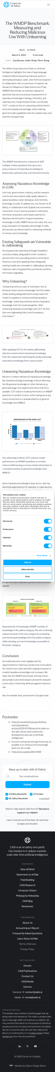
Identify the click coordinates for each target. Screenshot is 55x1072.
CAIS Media (27, 981)
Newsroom (27, 906)
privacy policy (36, 1033)
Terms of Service (27, 943)
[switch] (48, 529)
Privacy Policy (27, 949)
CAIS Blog (27, 901)
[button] (48, 5)
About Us (27, 922)
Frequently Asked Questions (27, 933)
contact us (7, 1036)
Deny (27, 577)
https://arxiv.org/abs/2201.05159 (26, 752)
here (45, 113)
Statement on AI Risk (27, 874)
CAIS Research (27, 885)
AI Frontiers (29, 820)
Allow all (27, 562)
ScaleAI (31, 207)
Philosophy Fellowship (27, 895)
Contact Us (27, 976)
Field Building (27, 879)
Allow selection (27, 569)
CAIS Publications (27, 970)
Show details (42, 556)
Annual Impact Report (27, 928)
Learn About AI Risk (27, 938)
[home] (12, 4)
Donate (27, 965)
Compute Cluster (27, 890)
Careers (27, 986)
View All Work (27, 869)
